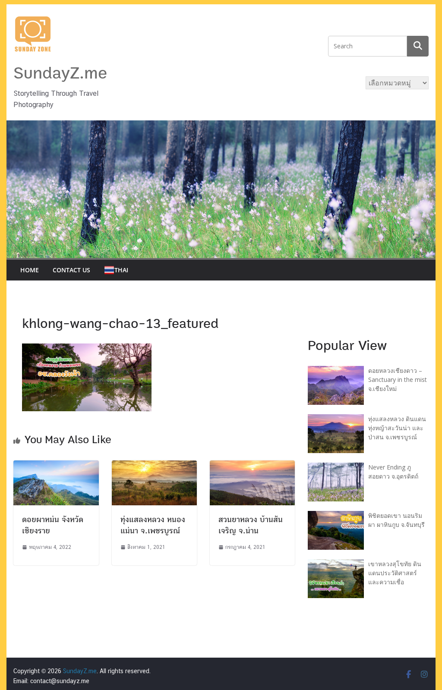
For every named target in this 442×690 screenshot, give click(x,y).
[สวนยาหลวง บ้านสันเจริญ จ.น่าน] (252, 466)
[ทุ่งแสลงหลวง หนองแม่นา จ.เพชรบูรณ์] (154, 466)
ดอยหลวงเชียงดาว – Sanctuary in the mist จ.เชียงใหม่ (397, 379)
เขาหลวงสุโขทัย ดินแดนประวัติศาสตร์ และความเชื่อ (394, 573)
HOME (29, 270)
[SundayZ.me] (220, 126)
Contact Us (71, 270)
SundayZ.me (60, 73)
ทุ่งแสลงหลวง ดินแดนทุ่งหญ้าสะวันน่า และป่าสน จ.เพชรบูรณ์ (397, 428)
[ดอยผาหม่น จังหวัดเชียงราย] (55, 466)
